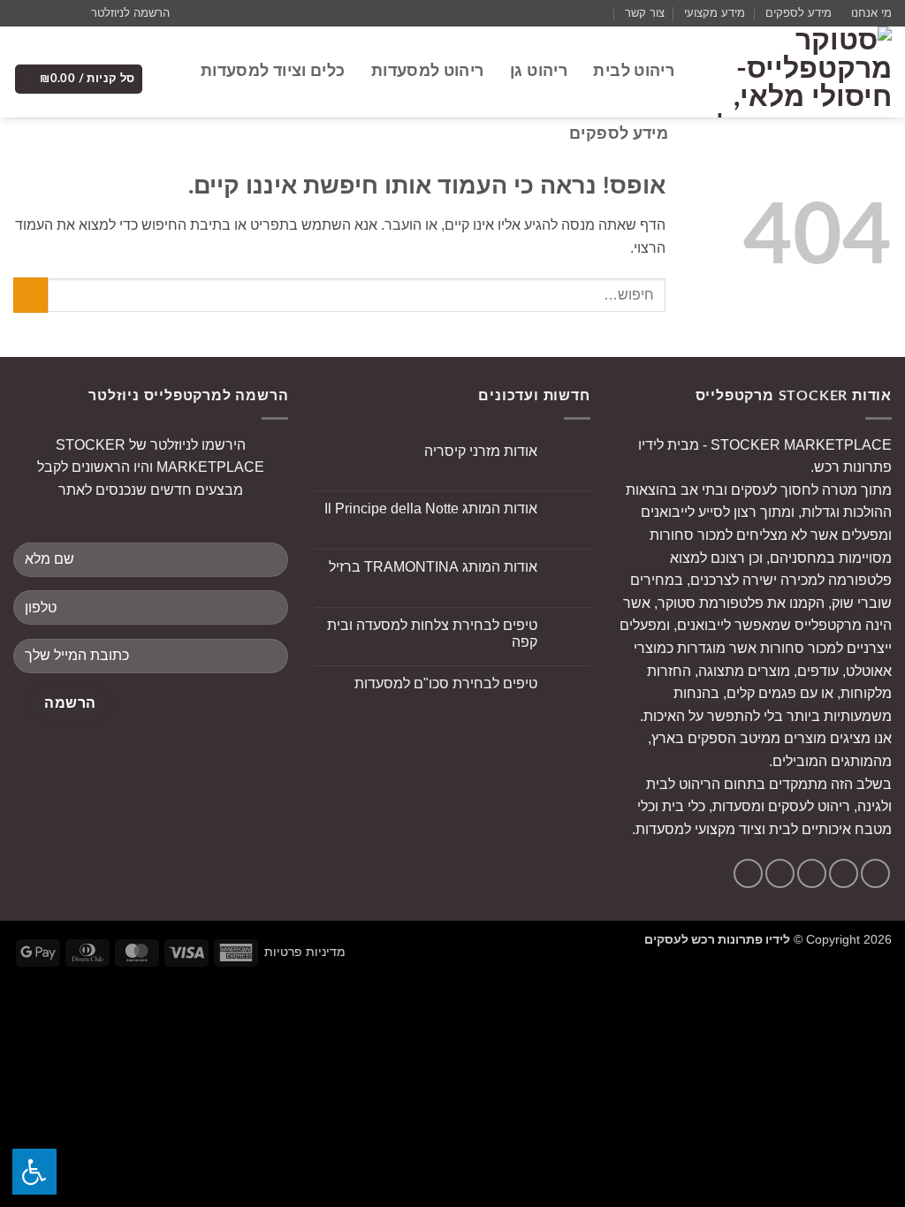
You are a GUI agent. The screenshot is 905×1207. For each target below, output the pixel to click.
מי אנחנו (871, 12)
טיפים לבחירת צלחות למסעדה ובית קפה (432, 633)
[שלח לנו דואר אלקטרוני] (39, 13)
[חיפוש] (547, 134)
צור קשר (645, 12)
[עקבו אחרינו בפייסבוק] (72, 13)
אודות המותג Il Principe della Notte (430, 508)
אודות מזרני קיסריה (480, 451)
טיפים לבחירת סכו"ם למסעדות (445, 683)
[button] (138, 13)
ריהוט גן (538, 71)
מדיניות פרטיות (305, 952)
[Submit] (30, 294)
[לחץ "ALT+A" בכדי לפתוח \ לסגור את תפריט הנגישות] (34, 1172)
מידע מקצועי (714, 12)
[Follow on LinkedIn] (748, 873)
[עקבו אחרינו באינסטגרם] (55, 13)
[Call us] (22, 13)
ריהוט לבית (633, 71)
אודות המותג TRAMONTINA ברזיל (433, 566)
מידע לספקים (798, 12)
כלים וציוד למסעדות (273, 71)
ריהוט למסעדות (427, 71)
